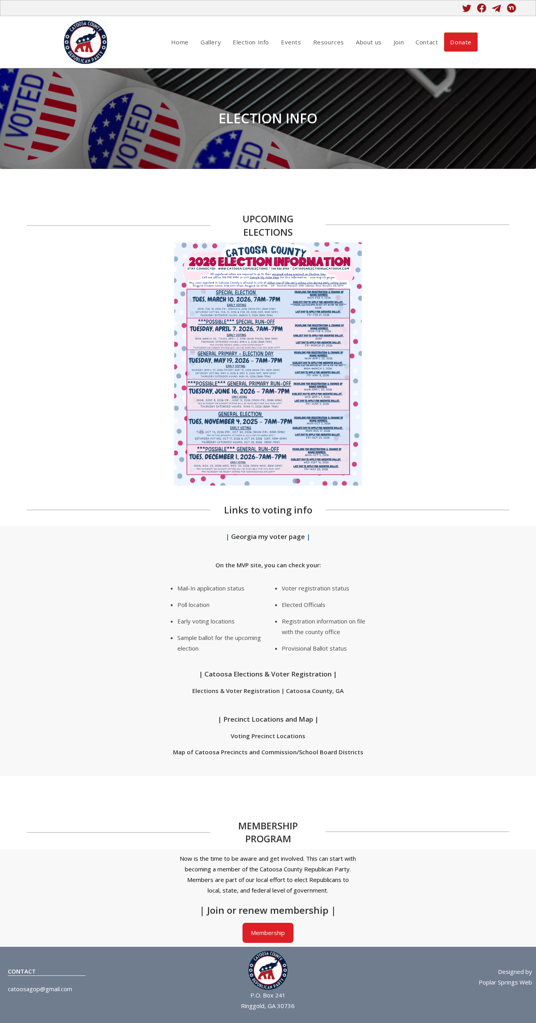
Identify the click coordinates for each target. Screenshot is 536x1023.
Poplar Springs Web (505, 982)
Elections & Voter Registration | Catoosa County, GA (268, 691)
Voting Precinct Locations (268, 736)
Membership (268, 933)
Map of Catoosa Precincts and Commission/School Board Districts (268, 752)
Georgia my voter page (268, 536)
